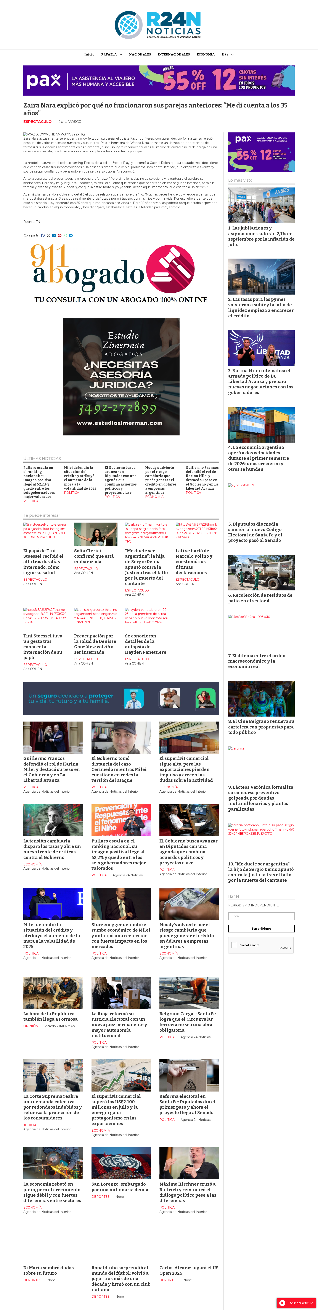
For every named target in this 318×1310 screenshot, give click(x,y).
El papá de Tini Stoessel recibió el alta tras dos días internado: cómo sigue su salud (43, 561)
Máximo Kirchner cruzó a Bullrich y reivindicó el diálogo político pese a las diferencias (187, 1192)
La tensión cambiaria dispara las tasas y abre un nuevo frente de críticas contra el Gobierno (52, 849)
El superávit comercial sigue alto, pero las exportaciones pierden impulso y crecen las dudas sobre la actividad (186, 769)
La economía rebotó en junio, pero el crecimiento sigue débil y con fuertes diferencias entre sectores (52, 1192)
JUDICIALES (32, 1125)
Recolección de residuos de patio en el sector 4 (260, 598)
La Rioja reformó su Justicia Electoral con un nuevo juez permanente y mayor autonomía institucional (119, 1024)
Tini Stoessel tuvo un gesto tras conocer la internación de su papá (42, 646)
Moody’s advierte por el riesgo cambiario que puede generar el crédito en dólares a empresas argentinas (161, 480)
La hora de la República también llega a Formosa (50, 1016)
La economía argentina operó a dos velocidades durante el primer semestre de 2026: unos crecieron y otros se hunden (258, 458)
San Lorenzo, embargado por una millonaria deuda (120, 1186)
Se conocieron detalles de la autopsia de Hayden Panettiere (145, 644)
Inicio (89, 54)
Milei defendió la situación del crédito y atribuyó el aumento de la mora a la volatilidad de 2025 (80, 478)
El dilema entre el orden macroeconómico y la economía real (257, 661)
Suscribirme (261, 928)
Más (225, 54)
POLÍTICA (31, 501)
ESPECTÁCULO (37, 121)
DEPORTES (100, 1197)
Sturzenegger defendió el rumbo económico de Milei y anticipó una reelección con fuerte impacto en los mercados (121, 935)
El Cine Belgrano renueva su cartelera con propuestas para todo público (261, 727)
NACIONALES (140, 54)
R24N (233, 897)
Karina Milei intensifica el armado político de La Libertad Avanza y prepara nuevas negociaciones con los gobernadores (260, 381)
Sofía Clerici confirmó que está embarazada (94, 556)
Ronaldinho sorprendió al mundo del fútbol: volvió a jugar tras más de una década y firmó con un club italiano (121, 1278)
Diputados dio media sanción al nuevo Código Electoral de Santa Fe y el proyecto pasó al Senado (255, 532)
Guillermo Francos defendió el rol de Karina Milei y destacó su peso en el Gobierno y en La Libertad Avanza (202, 478)
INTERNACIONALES (174, 54)
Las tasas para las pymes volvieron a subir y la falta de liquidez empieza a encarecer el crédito (261, 307)
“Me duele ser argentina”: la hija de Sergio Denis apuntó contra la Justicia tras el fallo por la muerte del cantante (146, 567)
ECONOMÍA (206, 54)
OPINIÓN (30, 1026)
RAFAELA (109, 54)
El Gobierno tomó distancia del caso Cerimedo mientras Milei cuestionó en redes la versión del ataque (119, 769)
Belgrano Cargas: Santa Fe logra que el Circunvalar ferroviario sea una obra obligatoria (187, 1022)
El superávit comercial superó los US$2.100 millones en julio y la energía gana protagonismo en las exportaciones (116, 1110)
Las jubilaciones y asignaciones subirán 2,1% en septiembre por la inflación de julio (261, 236)
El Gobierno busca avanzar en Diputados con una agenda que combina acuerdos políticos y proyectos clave (121, 480)
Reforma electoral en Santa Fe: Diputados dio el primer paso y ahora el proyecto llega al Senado (187, 1104)
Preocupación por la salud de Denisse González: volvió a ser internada (95, 644)
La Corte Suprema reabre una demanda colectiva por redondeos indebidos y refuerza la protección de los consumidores (52, 1107)
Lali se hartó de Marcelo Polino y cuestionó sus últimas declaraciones (194, 561)
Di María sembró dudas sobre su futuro (48, 1270)
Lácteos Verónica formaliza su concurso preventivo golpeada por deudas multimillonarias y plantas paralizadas (260, 798)
